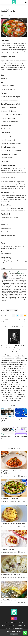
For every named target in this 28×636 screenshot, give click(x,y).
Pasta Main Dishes (6, 545)
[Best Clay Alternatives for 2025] (7, 430)
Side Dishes (5, 495)
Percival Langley (6, 15)
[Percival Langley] (5, 275)
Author (3, 268)
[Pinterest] (21, 315)
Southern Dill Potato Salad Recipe (10, 574)
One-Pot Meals (12, 9)
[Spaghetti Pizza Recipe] (14, 538)
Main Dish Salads (6, 571)
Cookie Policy (18, 631)
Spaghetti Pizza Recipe (7, 549)
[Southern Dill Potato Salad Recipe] (14, 564)
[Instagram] (15, 618)
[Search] (26, 2)
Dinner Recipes (4, 9)
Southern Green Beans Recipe (9, 498)
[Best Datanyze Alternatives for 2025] (21, 412)
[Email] (25, 315)
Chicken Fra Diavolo (12, 310)
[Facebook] (13, 315)
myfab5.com (21, 273)
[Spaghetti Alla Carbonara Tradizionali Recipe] (14, 513)
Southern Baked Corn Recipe (9, 600)
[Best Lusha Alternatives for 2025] (21, 430)
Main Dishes (5, 467)
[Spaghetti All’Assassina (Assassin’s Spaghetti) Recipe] (14, 460)
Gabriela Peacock (6, 346)
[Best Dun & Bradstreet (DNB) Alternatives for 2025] (7, 412)
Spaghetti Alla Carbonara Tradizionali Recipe (13, 524)
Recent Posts (9, 268)
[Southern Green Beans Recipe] (14, 488)
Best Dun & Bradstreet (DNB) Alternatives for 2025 (6, 421)
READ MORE (23, 476)
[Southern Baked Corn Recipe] (14, 589)
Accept (14, 634)
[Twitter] (17, 315)
